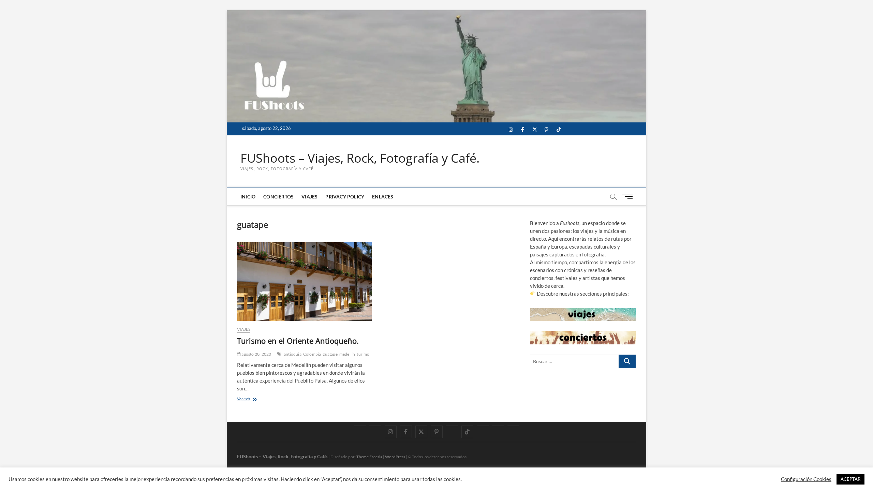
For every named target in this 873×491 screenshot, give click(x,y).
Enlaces (382, 196)
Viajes (309, 196)
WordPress (395, 456)
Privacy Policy (344, 196)
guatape (330, 354)
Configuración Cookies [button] (806, 479)
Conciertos (278, 196)
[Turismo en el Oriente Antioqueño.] (304, 281)
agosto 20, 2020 (256, 354)
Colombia (312, 354)
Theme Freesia (369, 456)
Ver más (253, 399)
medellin (347, 354)
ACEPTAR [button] (850, 479)
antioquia (292, 354)
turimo (363, 354)
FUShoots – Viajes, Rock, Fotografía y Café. (359, 158)
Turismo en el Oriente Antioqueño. (298, 341)
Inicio (247, 196)
